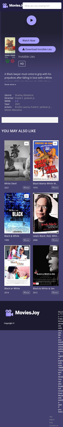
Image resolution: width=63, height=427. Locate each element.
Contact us (53, 425)
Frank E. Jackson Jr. (25, 98)
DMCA (51, 419)
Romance (28, 95)
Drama (18, 95)
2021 (17, 104)
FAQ (51, 422)
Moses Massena (13, 109)
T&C (51, 416)
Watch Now (28, 40)
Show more (10, 84)
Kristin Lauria (22, 106)
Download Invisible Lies (38, 49)
